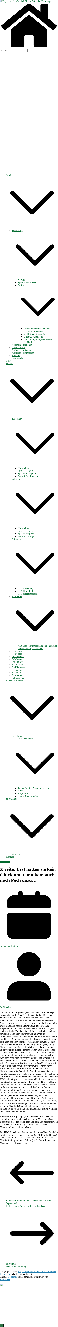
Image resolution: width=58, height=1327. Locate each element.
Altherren (16, 539)
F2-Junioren (17, 672)
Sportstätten (11, 798)
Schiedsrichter (18, 678)
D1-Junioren (18, 656)
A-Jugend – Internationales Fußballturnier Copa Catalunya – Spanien (37, 647)
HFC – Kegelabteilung (22, 738)
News (8, 361)
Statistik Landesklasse (28, 476)
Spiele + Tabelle (25, 471)
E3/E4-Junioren (19, 667)
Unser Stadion (18, 347)
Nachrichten (23, 468)
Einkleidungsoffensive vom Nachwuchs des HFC (37, 330)
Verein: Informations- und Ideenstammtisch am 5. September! (29, 1202)
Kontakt (10, 856)
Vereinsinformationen (22, 344)
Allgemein (23, 793)
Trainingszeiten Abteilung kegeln (33, 788)
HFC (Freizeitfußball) (28, 593)
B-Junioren (17, 651)
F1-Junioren (17, 670)
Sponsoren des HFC (27, 282)
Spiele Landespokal (27, 473)
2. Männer (17, 479)
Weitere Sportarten (14, 680)
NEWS (21, 280)
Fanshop (16, 355)
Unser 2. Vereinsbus (33, 336)
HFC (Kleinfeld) (25, 591)
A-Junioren (17, 596)
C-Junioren (17, 654)
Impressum (11, 1263)
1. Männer (17, 419)
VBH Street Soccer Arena (36, 334)
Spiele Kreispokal (26, 533)
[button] (32, 228)
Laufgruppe (17, 736)
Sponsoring (17, 230)
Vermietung (17, 854)
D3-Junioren (18, 662)
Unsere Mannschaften (28, 796)
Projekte (22, 285)
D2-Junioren (18, 659)
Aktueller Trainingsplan (23, 352)
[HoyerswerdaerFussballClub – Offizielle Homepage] (25, 1)
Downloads (17, 358)
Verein (9, 175)
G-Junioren (17, 675)
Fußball (9, 363)
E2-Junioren (17, 664)
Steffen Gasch (6, 1007)
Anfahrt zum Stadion (22, 350)
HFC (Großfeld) (25, 588)
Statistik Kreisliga (26, 536)
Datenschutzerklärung (16, 1266)
